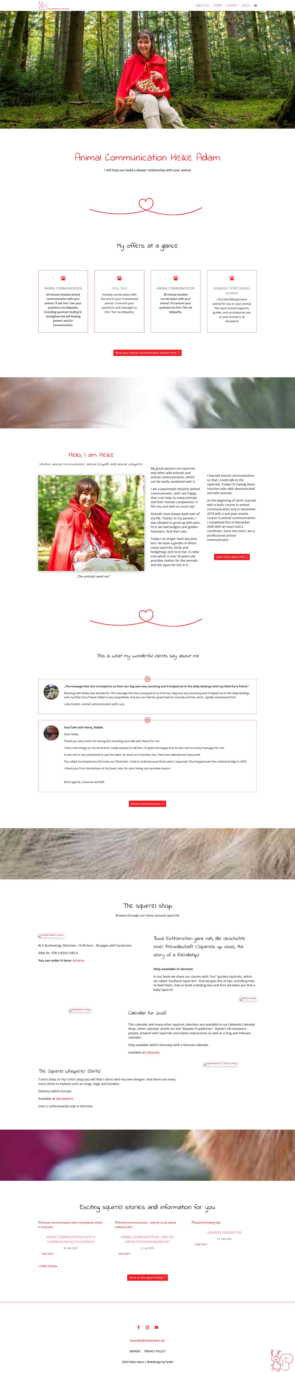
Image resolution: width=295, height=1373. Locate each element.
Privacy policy (155, 1351)
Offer (218, 5)
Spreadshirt (64, 1099)
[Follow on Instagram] (147, 1327)
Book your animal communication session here (145, 353)
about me (202, 5)
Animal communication (146, 804)
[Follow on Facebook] (138, 1327)
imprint (135, 1351)
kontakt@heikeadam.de (147, 1340)
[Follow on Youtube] (156, 1327)
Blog (246, 5)
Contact (232, 5)
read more (47, 1253)
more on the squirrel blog (145, 1277)
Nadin (169, 1362)
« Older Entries (47, 1266)
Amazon (79, 960)
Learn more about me (230, 557)
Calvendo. (153, 1052)
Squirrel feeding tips (224, 1232)
